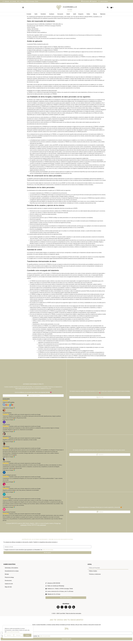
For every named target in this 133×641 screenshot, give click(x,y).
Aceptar (27, 635)
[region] (18, 631)
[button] (23, 7)
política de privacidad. (45, 636)
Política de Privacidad (94, 567)
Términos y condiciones (95, 574)
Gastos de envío (9, 583)
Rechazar (18, 635)
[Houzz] (73, 607)
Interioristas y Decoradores (11, 567)
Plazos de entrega (9, 577)
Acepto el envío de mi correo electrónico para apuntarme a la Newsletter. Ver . (29, 549)
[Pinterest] (69, 607)
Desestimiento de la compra (12, 571)
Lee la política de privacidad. (13, 631)
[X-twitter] (62, 607)
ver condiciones (42, 525)
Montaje (7, 574)
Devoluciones (8, 580)
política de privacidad (47, 549)
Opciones (9, 635)
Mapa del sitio (8, 586)
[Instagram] (65, 607)
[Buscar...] (107, 7)
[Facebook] (58, 607)
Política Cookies (93, 571)
